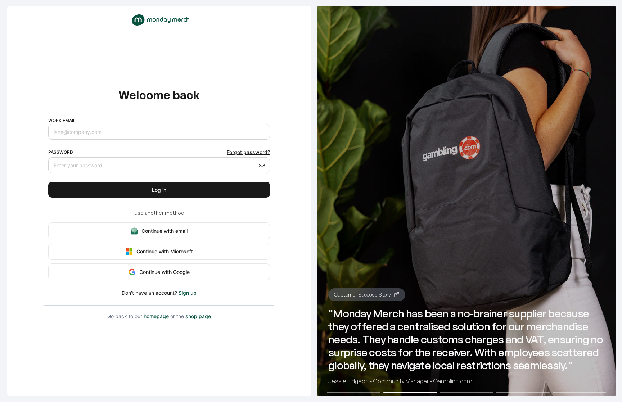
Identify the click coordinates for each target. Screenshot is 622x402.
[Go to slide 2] (410, 392)
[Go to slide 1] (353, 392)
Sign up (188, 293)
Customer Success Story (362, 295)
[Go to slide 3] (466, 392)
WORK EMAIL (62, 120)
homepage (156, 316)
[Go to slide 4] (523, 392)
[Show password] (262, 165)
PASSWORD (60, 152)
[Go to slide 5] (579, 392)
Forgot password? (248, 152)
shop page (198, 316)
